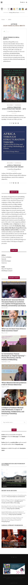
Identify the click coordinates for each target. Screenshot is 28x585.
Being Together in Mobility (13, 490)
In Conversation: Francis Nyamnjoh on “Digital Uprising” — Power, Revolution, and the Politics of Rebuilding (14, 357)
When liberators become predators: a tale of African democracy (14, 384)
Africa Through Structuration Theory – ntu (14, 108)
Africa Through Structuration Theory (14, 166)
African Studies (10, 104)
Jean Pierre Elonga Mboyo (11, 38)
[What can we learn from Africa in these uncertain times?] (14, 318)
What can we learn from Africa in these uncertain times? (14, 330)
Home (3, 19)
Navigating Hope (6, 503)
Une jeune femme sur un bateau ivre (16, 478)
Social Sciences (18, 104)
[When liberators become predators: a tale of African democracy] (14, 372)
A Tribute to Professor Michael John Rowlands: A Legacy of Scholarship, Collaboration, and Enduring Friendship (13, 410)
